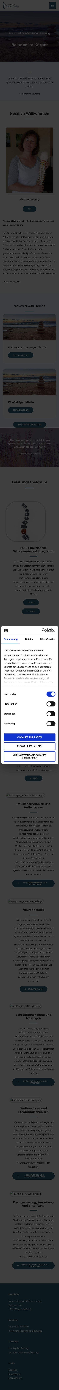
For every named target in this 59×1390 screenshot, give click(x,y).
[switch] (50, 703)
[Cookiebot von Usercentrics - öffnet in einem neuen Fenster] (42, 630)
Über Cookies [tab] (47, 639)
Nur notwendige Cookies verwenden (29, 756)
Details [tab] (29, 639)
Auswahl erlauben (29, 746)
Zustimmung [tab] (11, 639)
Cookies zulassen (29, 737)
